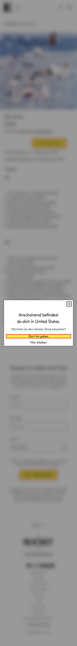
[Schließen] (69, 304)
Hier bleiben (38, 342)
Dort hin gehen (38, 336)
